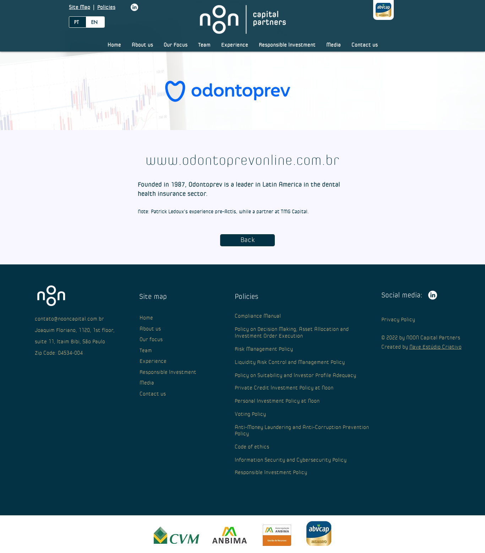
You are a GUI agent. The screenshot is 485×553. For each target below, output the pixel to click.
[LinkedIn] (134, 7)
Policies (106, 7)
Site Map (79, 7)
